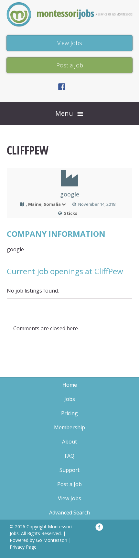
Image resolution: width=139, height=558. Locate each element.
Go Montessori (51, 540)
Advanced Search (69, 512)
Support (69, 469)
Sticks (70, 213)
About (69, 441)
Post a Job (69, 484)
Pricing (69, 413)
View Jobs (69, 498)
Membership (69, 427)
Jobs (69, 399)
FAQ (69, 455)
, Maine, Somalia (43, 204)
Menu (64, 113)
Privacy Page (23, 547)
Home (69, 384)
